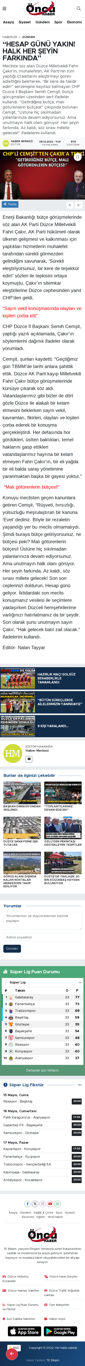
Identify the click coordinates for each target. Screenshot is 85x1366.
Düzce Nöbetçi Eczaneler (16, 1278)
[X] (35, 1204)
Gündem (42, 22)
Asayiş (8, 22)
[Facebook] (27, 1204)
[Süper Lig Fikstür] (80, 1085)
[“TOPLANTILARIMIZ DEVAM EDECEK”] (63, 792)
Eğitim (41, 1217)
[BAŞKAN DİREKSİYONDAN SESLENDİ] (22, 792)
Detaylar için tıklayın (42, 1070)
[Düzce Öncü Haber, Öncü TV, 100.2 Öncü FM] (41, 8)
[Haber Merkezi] (12, 753)
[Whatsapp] (57, 1204)
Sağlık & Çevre (43, 1212)
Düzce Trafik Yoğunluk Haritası (62, 1293)
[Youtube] (50, 1204)
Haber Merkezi (37, 750)
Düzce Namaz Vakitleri (23, 1290)
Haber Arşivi (57, 1318)
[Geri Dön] (12, 1354)
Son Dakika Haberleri (21, 1318)
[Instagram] (42, 1204)
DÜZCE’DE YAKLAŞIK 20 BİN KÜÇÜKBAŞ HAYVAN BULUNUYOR (61, 880)
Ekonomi (74, 22)
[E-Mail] (29, 759)
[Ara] (78, 8)
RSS (15, 1347)
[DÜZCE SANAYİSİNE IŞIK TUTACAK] (22, 827)
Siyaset (25, 22)
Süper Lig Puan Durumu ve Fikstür (21, 1307)
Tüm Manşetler (59, 1304)
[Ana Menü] (4, 8)
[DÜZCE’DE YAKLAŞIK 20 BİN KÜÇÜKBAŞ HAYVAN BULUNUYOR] (63, 862)
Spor (58, 22)
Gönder (12, 948)
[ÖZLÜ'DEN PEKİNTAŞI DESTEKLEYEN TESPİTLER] (63, 827)
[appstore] (25, 1332)
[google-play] (60, 1332)
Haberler (10, 37)
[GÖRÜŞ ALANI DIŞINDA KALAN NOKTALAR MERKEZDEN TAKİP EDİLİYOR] (22, 862)
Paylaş (12, 204)
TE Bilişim (52, 1360)
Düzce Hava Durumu (63, 1276)
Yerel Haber (55, 1217)
